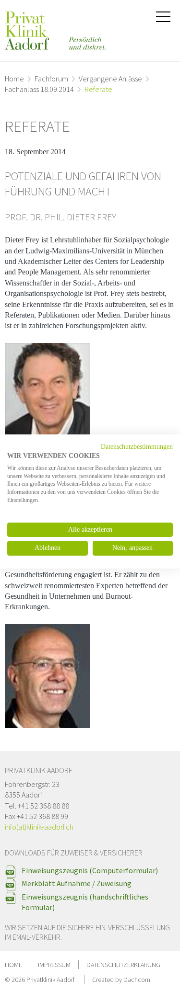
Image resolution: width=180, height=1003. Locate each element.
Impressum (54, 964)
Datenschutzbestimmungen (137, 446)
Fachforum (51, 78)
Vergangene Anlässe (110, 78)
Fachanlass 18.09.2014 (39, 89)
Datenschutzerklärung (123, 964)
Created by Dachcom (121, 979)
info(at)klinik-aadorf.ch (39, 827)
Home (14, 78)
